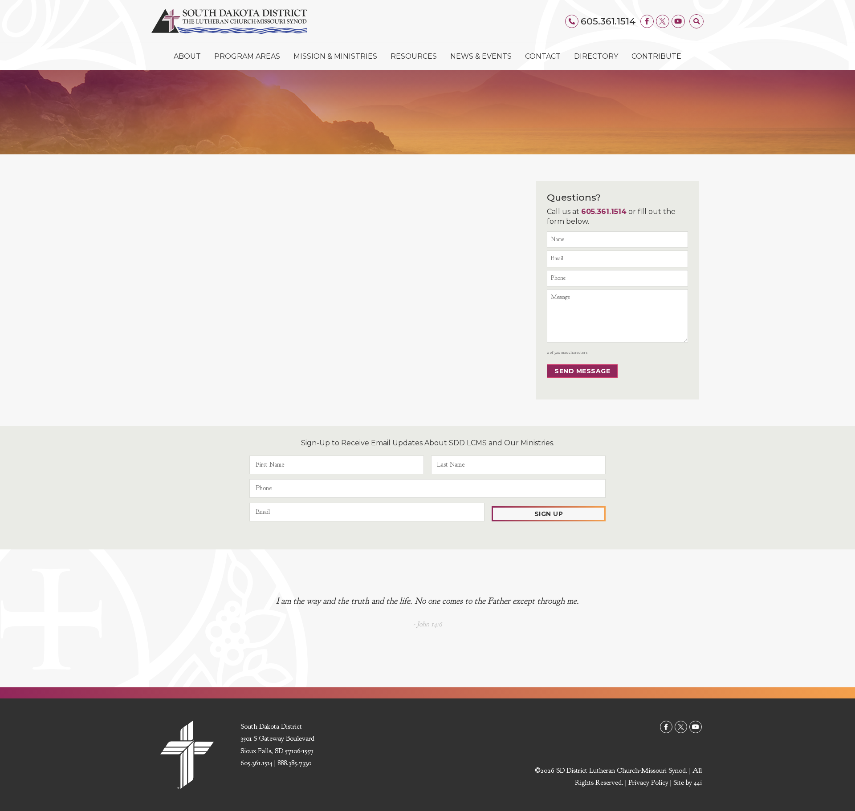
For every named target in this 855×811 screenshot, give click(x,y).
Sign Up (548, 514)
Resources (414, 56)
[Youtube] (678, 21)
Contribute (656, 56)
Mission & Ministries (335, 56)
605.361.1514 (608, 21)
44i (698, 782)
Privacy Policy (648, 782)
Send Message (582, 371)
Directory (596, 56)
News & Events (481, 56)
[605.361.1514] (571, 21)
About (187, 56)
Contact (543, 56)
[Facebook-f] (647, 21)
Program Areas (247, 56)
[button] (696, 21)
